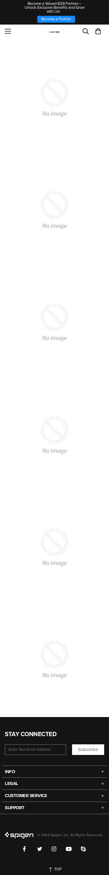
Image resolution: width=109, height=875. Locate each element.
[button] (98, 31)
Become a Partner (56, 19)
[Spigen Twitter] (39, 849)
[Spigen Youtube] (69, 849)
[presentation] (54, 322)
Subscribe (88, 749)
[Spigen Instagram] (54, 849)
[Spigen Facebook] (25, 849)
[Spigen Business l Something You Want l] (55, 31)
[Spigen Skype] (83, 849)
